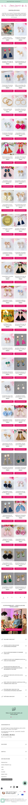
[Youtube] (17, 787)
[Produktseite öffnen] (7, 29)
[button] (2, 6)
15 (20, 597)
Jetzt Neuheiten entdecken (13, 1)
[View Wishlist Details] (20, 6)
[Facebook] (11, 787)
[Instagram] (14, 787)
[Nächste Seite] (24, 597)
